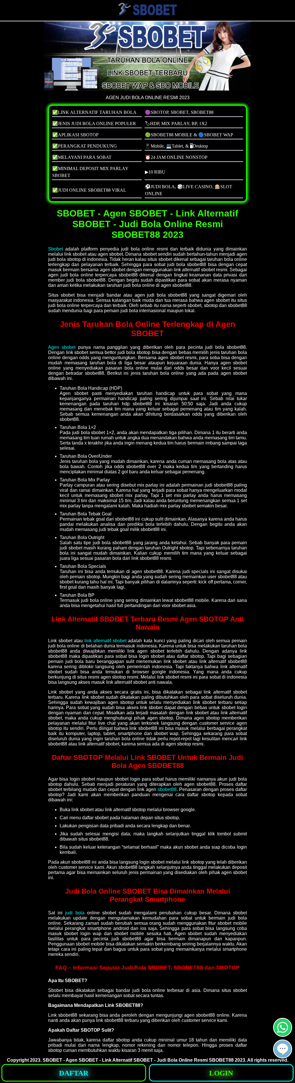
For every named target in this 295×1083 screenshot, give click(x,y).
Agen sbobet (61, 347)
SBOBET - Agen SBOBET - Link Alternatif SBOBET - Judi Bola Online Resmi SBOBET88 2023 (144, 1060)
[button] (282, 1049)
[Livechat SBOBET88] (282, 1056)
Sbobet (55, 248)
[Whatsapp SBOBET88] (282, 1034)
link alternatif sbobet (105, 640)
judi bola (74, 912)
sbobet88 (167, 789)
